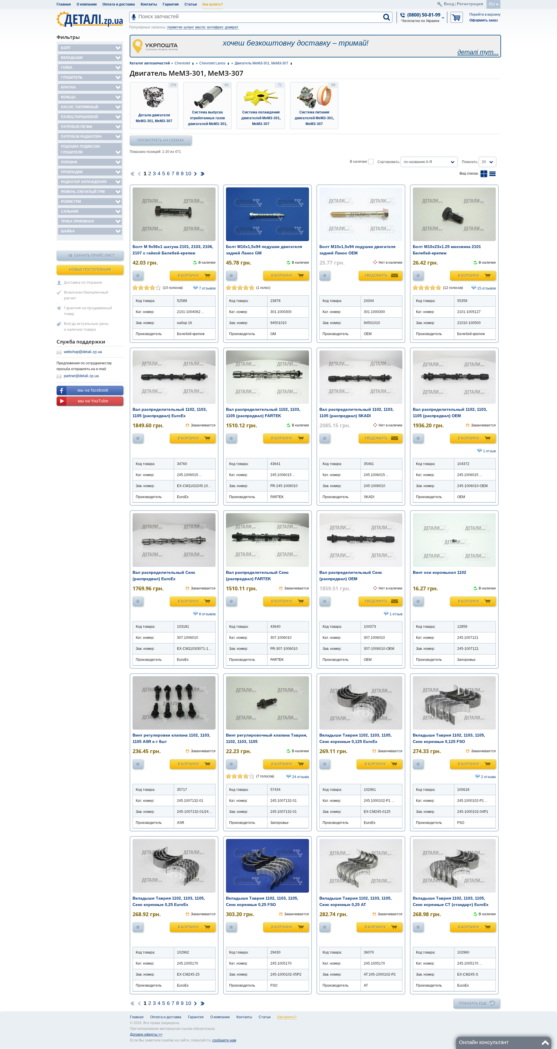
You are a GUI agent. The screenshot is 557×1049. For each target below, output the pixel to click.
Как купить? (212, 4)
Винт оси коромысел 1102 (439, 572)
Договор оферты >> (146, 1034)
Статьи (191, 4)
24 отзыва (300, 777)
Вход (449, 3)
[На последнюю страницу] (202, 173)
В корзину (188, 275)
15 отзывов (486, 288)
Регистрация (470, 3)
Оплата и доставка (118, 4)
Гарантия (171, 4)
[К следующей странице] (195, 173)
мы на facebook (92, 390)
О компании (87, 4)
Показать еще (473, 1003)
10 (188, 173)
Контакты (149, 4)
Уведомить (376, 275)
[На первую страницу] (132, 173)
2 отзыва (488, 777)
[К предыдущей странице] (139, 173)
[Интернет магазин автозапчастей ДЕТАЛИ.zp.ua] (90, 20)
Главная (64, 4)
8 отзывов (207, 614)
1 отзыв (489, 451)
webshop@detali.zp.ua (83, 352)
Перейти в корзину (484, 14)
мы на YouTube (93, 401)
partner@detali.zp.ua (81, 376)
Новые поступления (90, 269)
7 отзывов (207, 288)
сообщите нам (224, 1040)
